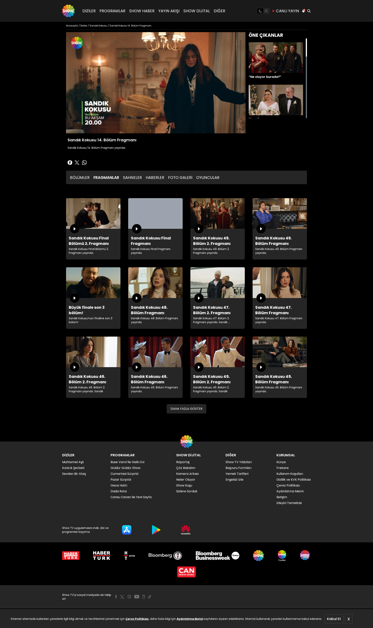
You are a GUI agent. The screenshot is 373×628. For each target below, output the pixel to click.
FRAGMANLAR (106, 177)
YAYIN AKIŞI (169, 11)
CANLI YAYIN (287, 11)
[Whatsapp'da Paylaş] (84, 162)
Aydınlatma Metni (190, 619)
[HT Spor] (129, 555)
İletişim (281, 497)
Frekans (282, 468)
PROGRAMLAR (112, 11)
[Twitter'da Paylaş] (77, 162)
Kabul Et (334, 618)
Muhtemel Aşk (73, 462)
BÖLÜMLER (80, 177)
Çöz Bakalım (185, 468)
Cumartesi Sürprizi (124, 473)
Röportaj (182, 462)
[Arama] (309, 11)
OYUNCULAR (207, 177)
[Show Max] (305, 555)
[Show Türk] (282, 555)
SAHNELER (132, 177)
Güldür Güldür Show (125, 468)
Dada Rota (119, 491)
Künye (281, 462)
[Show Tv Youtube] (136, 596)
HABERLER (155, 177)
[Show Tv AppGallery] (185, 530)
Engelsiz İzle (234, 479)
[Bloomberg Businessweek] (217, 555)
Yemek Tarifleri (237, 473)
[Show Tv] (68, 11)
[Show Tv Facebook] (116, 596)
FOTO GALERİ (180, 177)
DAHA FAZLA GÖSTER (186, 408)
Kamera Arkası (187, 473)
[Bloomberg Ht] (165, 555)
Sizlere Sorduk (186, 491)
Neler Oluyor (185, 479)
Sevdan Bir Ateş (74, 473)
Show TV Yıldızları (239, 462)
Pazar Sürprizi (121, 479)
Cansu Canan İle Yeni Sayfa (131, 497)
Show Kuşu (184, 485)
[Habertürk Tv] (101, 555)
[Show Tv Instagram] (129, 596)
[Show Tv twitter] (122, 597)
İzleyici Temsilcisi (289, 503)
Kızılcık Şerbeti (73, 468)
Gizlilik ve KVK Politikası (293, 479)
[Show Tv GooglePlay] (156, 530)
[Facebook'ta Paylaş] (70, 162)
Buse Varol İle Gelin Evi (127, 462)
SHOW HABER (141, 11)
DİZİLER (89, 11)
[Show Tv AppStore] (126, 530)
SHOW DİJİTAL (196, 11)
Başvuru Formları (238, 468)
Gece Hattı (119, 485)
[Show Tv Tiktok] (149, 596)
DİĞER (219, 11)
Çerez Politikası (137, 619)
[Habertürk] (70, 555)
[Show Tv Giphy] (143, 596)
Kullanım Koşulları (289, 473)
